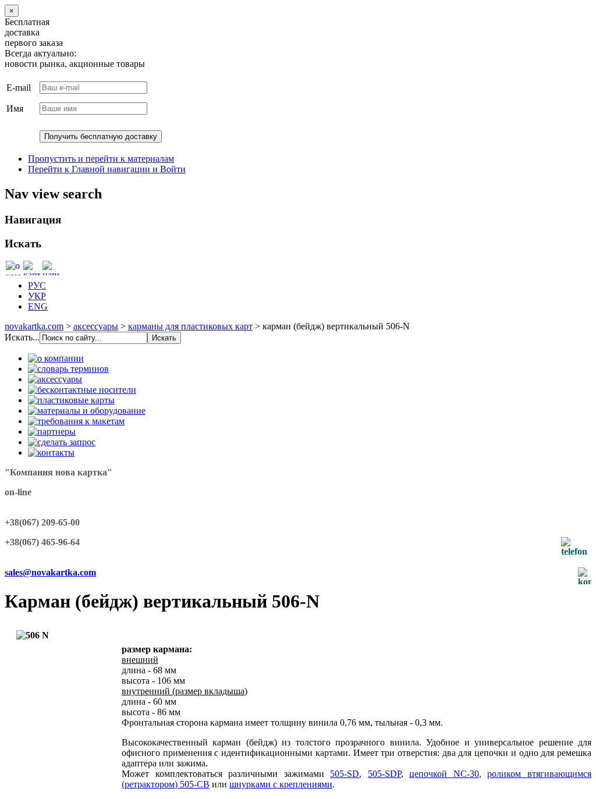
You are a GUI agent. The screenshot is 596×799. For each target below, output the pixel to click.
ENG (38, 306)
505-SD (344, 774)
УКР (37, 296)
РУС (37, 285)
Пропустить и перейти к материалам (101, 159)
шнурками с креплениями (280, 784)
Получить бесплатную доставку (100, 136)
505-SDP (384, 774)
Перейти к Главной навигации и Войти (107, 169)
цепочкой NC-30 (444, 774)
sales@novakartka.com (50, 572)
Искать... (22, 337)
